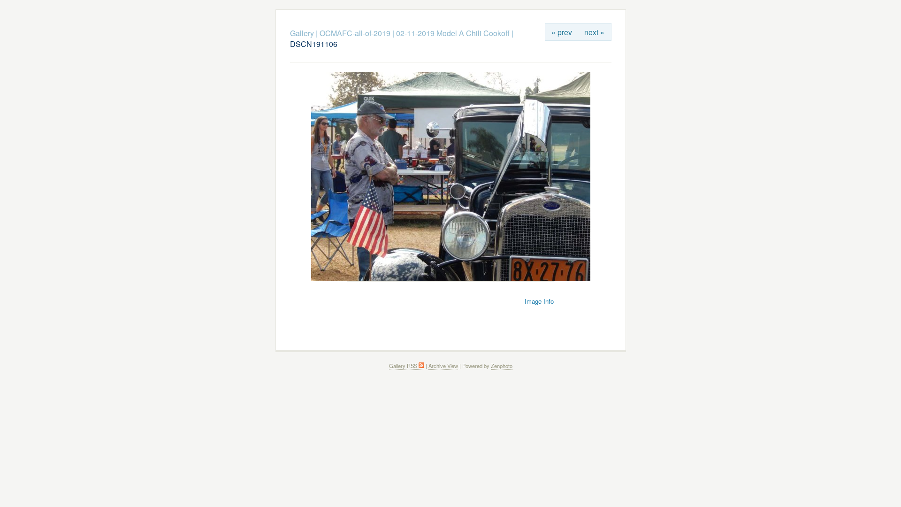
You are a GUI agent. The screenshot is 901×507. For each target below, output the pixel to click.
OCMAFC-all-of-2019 (355, 33)
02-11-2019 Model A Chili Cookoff (453, 33)
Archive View (443, 365)
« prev (561, 32)
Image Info (539, 301)
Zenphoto (501, 365)
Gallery (302, 33)
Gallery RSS (404, 365)
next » (594, 32)
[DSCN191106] (450, 278)
